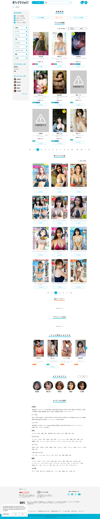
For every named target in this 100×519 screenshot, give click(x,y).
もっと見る (82, 376)
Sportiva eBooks (60, 419)
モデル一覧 (24, 93)
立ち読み (40, 66)
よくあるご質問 (66, 511)
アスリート (64, 465)
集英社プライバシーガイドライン (29, 511)
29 (77, 149)
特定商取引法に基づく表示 (43, 511)
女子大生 (77, 461)
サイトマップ (81, 511)
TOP (13, 7)
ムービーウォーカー (68, 411)
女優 (54, 461)
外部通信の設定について (56, 511)
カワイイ (72, 447)
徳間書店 (44, 411)
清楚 (35, 449)
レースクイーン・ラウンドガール (42, 463)
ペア (35, 455)
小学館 (83, 409)
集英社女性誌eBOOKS (37, 419)
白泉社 (52, 411)
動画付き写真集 (55, 425)
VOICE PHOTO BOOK (65, 425)
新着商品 (16, 66)
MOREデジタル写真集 (68, 417)
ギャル (78, 441)
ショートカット (63, 439)
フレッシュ (45, 441)
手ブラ (36, 471)
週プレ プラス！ (20, 20)
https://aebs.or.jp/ (30, 503)
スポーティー (55, 441)
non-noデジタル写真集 (80, 417)
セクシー (82, 447)
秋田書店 (34, 409)
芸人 (56, 465)
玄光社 (65, 409)
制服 (44, 433)
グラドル (36, 461)
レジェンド (48, 465)
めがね (60, 433)
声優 (69, 461)
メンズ (58, 471)
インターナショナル (68, 441)
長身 (80, 439)
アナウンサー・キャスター (61, 463)
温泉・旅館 (67, 455)
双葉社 (61, 411)
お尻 (54, 439)
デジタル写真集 (20, 16)
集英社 (73, 409)
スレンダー (37, 439)
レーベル (17, 31)
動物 (65, 471)
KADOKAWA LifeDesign (58, 409)
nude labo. (46, 427)
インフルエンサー (77, 463)
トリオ (41, 455)
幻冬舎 (69, 409)
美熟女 (53, 447)
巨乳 (46, 439)
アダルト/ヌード (73, 465)
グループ (50, 455)
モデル (62, 461)
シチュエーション (19, 50)
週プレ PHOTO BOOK (37, 417)
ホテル (58, 455)
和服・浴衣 (70, 433)
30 (81, 149)
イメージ (17, 46)
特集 (15, 71)
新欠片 (48, 411)
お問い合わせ (74, 511)
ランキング (16, 69)
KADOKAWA (48, 409)
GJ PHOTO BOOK (58, 417)
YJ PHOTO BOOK (48, 417)
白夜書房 (57, 411)
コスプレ (36, 433)
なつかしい (62, 447)
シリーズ (17, 35)
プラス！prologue (46, 425)
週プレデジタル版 (21, 18)
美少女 (36, 447)
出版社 (16, 27)
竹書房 (39, 411)
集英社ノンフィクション (50, 419)
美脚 (73, 439)
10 (72, 149)
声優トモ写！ (35, 427)
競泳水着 (52, 433)
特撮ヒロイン (37, 465)
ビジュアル (17, 42)
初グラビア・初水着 (47, 471)
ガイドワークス (41, 409)
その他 (16, 58)
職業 (16, 54)
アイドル (46, 461)
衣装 (16, 39)
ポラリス (41, 427)
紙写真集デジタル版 (37, 425)
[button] (86, 348)
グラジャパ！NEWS (21, 22)
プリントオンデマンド (77, 425)
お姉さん (44, 447)
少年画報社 (34, 411)
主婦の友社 (78, 409)
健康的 (36, 441)
